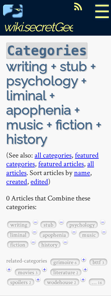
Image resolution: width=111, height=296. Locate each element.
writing (18, 224)
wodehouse (61, 282)
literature (65, 272)
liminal (18, 234)
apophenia (54, 234)
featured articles (61, 163)
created (16, 181)
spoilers (20, 282)
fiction (17, 244)
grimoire (65, 262)
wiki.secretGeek (42, 27)
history (49, 244)
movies (28, 272)
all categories (53, 155)
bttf (98, 262)
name (82, 172)
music (89, 234)
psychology (82, 224)
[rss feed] (78, 6)
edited (39, 181)
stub (48, 224)
